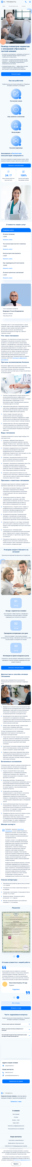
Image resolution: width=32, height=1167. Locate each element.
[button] (14, 956)
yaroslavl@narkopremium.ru (12, 1075)
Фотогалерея (16, 1114)
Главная (3, 6)
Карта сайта (16, 1123)
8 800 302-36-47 (9, 1072)
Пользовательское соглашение (16, 1128)
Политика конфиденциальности (16, 1125)
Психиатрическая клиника (13, 6)
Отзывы (16, 1117)
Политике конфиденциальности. (22, 1160)
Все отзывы (16, 1003)
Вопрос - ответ (16, 1120)
